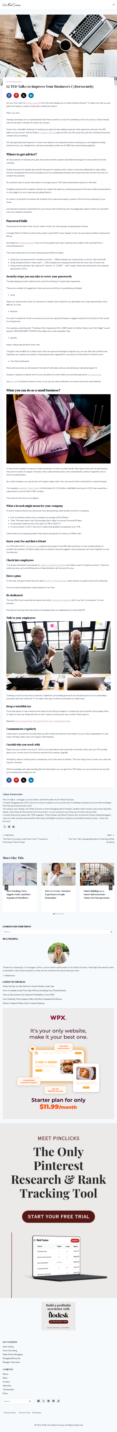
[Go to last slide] (6, 887)
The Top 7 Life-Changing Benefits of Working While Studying (91, 839)
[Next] (110, 887)
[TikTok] (58, 1401)
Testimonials (8, 1389)
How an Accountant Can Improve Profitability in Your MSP (28, 994)
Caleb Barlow (32, 546)
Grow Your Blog (10, 1350)
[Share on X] (23, 95)
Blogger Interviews (11, 1362)
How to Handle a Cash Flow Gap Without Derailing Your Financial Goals (34, 990)
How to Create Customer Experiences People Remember (58, 894)
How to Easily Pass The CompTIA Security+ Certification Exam (43, 721)
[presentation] (20, 874)
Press (5, 1393)
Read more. (10, 975)
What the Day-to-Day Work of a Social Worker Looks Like (29, 986)
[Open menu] (114, 4)
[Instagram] (38, 1401)
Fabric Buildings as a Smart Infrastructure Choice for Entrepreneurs (97, 894)
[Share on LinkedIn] (31, 95)
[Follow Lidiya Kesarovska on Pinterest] (13, 827)
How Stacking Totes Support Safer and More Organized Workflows (18, 894)
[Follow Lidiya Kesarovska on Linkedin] (9, 827)
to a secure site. (94, 374)
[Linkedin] (53, 1401)
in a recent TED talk (47, 132)
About (5, 1374)
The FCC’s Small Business (55, 581)
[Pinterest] (48, 1401)
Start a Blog (8, 1346)
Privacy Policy (10, 1412)
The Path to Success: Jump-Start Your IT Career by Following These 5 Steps (25, 839)
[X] (43, 1401)
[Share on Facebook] (9, 95)
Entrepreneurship (14, 82)
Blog (5, 1378)
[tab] (54, 913)
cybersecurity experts (60, 600)
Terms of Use (24, 1412)
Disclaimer (36, 1412)
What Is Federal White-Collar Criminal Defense (23, 1003)
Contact (6, 1382)
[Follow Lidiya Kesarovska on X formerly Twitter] (5, 827)
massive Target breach (30, 488)
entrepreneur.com (26, 243)
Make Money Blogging (13, 1354)
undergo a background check (52, 565)
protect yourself (33, 103)
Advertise (7, 1385)
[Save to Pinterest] (16, 95)
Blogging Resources (11, 1358)
